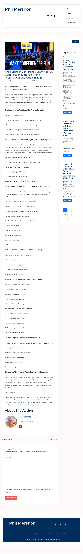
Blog (30, 534)
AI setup (72, 81)
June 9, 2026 (67, 141)
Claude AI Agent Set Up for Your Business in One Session (69, 64)
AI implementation (68, 80)
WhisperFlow (66, 97)
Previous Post (7, 439)
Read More (67, 112)
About (70, 13)
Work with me (70, 18)
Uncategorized (69, 140)
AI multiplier (66, 81)
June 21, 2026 (68, 75)
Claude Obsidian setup (67, 88)
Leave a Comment (10, 81)
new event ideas (22, 81)
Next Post (53, 439)
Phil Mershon (18, 9)
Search (75, 41)
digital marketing (67, 91)
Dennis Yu (66, 90)
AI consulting (66, 78)
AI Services (68, 73)
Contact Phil (60, 534)
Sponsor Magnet (38, 405)
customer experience (69, 186)
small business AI (67, 96)
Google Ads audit (67, 92)
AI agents (67, 76)
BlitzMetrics (66, 84)
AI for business (67, 79)
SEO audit (65, 95)
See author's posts (27, 421)
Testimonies (71, 23)
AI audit (73, 76)
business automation (68, 85)
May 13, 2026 (68, 184)
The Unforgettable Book (44, 534)
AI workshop (66, 82)
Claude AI (65, 86)
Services (70, 9)
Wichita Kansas (67, 98)
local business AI (67, 93)
